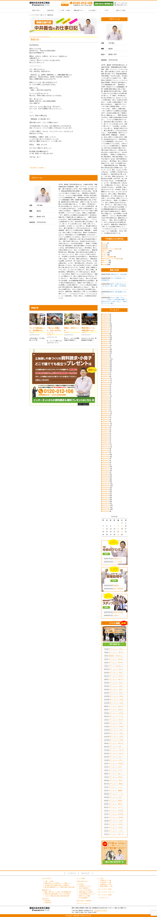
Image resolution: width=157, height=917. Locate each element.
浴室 (103, 245)
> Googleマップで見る (100, 910)
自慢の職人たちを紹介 (86, 892)
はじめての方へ (46, 878)
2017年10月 (106, 447)
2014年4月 (106, 476)
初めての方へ (36, 10)
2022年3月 (106, 390)
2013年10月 (106, 486)
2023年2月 (106, 374)
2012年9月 (106, 511)
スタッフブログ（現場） (104, 895)
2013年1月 (106, 503)
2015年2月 (106, 464)
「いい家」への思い (64, 10)
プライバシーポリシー (83, 903)
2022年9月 (106, 384)
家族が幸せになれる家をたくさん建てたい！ (58, 883)
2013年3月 (106, 499)
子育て (104, 255)
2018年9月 (106, 427)
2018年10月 (106, 425)
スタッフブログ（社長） (104, 889)
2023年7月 (106, 365)
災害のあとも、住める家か (119, 274)
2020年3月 (106, 406)
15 (118, 529)
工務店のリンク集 (105, 880)
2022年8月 (106, 386)
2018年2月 (106, 441)
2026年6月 (106, 316)
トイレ (104, 243)
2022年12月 (106, 378)
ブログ (106, 10)
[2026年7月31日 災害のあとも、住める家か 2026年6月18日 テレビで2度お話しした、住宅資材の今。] (114, 552)
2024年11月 (106, 345)
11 (103, 529)
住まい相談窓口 (84, 888)
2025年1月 (106, 343)
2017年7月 (106, 452)
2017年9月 (106, 448)
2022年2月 (106, 392)
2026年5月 (106, 318)
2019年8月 (106, 415)
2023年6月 (106, 367)
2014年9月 (106, 472)
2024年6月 (106, 349)
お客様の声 (48, 902)
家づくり (105, 251)
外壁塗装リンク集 (105, 884)
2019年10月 (106, 413)
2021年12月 (106, 396)
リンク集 (100, 878)
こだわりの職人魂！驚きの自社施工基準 (57, 896)
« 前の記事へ (33, 167)
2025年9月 (106, 333)
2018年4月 (106, 437)
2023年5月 (106, 369)
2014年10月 (106, 470)
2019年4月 (106, 417)
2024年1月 (106, 357)
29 (118, 534)
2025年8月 (106, 335)
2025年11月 (106, 330)
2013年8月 (106, 489)
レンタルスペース (102, 897)
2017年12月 (106, 445)
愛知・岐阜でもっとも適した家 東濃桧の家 (58, 892)
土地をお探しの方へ (122, 5)
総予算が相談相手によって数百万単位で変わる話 (60, 887)
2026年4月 (106, 320)
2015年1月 (106, 466)
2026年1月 (106, 326)
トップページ (72, 873)
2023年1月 (106, 376)
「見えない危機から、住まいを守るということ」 (54, 330)
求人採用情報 (83, 898)
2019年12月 (106, 411)
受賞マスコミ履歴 (84, 896)
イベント (105, 262)
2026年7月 (106, 314)
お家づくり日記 (120, 10)
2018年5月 (106, 435)
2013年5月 (106, 495)
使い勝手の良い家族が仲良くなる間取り (57, 885)
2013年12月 (106, 484)
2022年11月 (106, 380)
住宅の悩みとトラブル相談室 (111, 258)
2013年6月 (106, 493)
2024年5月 (106, 351)
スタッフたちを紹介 (85, 890)
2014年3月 (106, 478)
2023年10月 (106, 359)
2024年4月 (106, 353)
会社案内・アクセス (85, 886)
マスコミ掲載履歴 (108, 256)
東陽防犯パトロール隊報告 (110, 249)
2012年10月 (106, 509)
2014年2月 (106, 480)
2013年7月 (106, 491)
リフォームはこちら (122, 3)
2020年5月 (106, 402)
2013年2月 (106, 501)
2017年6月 (106, 454)
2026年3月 (106, 322)
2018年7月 (106, 431)
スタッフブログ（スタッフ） (106, 892)
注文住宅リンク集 (105, 882)
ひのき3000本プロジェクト (87, 894)
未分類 (104, 264)
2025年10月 (106, 332)
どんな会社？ (92, 10)
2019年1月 (106, 421)
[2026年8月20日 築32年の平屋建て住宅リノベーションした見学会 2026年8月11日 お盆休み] (114, 605)
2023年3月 (106, 372)
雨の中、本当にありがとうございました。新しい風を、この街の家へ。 (113, 286)
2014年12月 (106, 468)
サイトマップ (85, 873)
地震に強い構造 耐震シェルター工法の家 (57, 894)
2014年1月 (106, 482)
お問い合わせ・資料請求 (83, 900)
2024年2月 (106, 355)
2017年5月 (106, 456)
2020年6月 (106, 400)
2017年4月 (106, 458)
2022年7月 (106, 388)
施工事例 (47, 900)
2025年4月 (106, 341)
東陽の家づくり (78, 10)
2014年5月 (106, 474)
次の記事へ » (42, 167)
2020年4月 (106, 404)
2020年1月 (106, 410)
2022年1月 (106, 394)
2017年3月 (106, 460)
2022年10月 (106, 382)
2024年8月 (106, 347)
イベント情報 (80, 878)
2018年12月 (106, 423)
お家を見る (50, 10)
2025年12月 (106, 328)
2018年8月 (106, 429)
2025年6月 (106, 339)
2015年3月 (106, 462)
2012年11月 (106, 507)
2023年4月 (106, 370)
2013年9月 (106, 488)
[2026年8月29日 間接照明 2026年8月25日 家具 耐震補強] (114, 579)
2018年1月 (106, 443)
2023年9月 (106, 361)
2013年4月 (106, 497)
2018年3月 (106, 439)
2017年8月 (106, 450)
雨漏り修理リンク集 (106, 886)
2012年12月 (106, 505)
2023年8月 (106, 363)
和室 (103, 247)
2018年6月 (106, 433)
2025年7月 (106, 337)
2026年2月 (106, 324)
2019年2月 (106, 419)
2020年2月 (106, 408)
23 (122, 531)
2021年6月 (106, 398)
